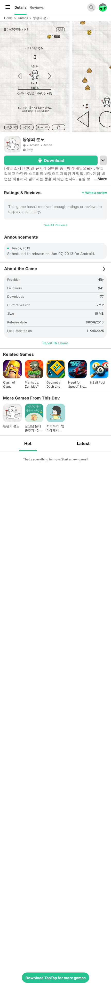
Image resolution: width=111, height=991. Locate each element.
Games (23, 18)
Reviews (37, 7)
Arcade (34, 145)
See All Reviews (55, 225)
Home (8, 18)
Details (20, 7)
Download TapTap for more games (56, 978)
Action (47, 145)
